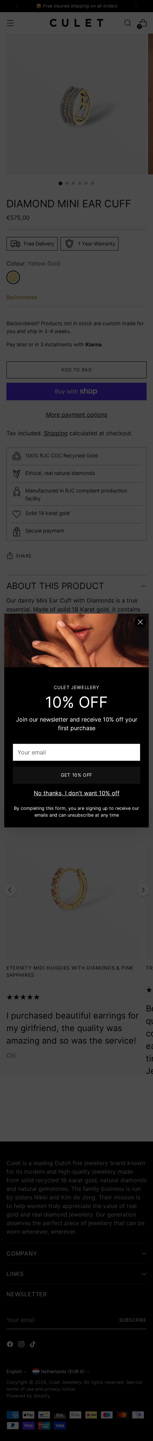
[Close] (140, 622)
